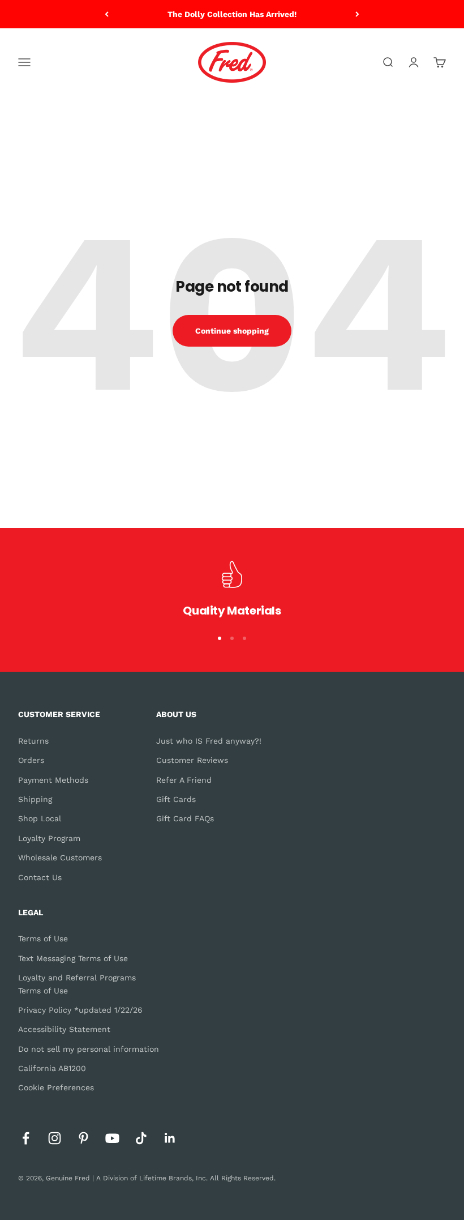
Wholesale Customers (60, 857)
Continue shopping (232, 330)
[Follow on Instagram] (54, 1138)
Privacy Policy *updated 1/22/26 (80, 1009)
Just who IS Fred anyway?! (208, 740)
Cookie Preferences (56, 1087)
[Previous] (107, 14)
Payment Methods (53, 779)
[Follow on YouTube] (112, 1138)
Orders (31, 760)
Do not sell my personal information (88, 1048)
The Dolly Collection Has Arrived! (232, 14)
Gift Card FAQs (185, 818)
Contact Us (40, 877)
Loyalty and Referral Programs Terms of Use (77, 984)
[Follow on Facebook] (25, 1138)
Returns (33, 740)
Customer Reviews (192, 760)
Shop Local (39, 818)
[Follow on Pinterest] (83, 1138)
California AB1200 (52, 1068)
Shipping (35, 799)
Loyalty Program (49, 838)
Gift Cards (176, 799)
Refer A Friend (184, 779)
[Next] (357, 14)
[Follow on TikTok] (141, 1138)
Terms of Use (43, 938)
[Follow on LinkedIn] (170, 1138)
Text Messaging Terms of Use (73, 958)
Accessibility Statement (64, 1029)
